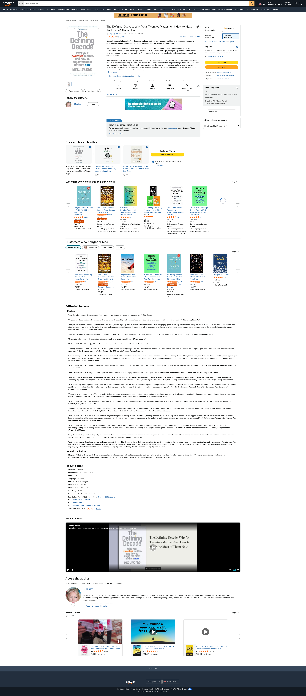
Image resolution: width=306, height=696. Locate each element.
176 (225, 277)
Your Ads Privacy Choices (179, 689)
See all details (112, 94)
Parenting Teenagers (106, 286)
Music (149, 9)
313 (132, 282)
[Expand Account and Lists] (281, 4)
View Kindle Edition (116, 134)
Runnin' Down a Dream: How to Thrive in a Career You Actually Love (158, 647)
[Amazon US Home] (130, 682)
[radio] (212, 29)
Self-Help (74, 20)
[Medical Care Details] (30, 9)
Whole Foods (86, 9)
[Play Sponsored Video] (153, 632)
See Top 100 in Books (106, 497)
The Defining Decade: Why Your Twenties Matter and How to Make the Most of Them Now (102, 528)
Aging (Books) (78, 502)
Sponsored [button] (69, 616)
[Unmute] (238, 570)
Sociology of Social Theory (82, 499)
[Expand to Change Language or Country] (264, 4)
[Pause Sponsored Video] (119, 641)
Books (109, 9)
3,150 (179, 282)
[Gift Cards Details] (122, 9)
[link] (107, 154)
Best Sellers (51, 9)
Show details (159, 165)
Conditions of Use (123, 689)
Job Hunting (174, 286)
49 (155, 282)
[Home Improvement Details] (215, 9)
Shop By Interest (252, 9)
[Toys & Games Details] (180, 9)
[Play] (67, 570)
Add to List (213, 111)
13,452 (110, 282)
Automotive (187, 9)
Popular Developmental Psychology (86, 505)
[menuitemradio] (234, 570)
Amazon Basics (38, 9)
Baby (195, 9)
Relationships (83, 20)
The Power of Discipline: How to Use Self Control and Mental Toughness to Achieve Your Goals (211, 647)
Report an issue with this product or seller (125, 76)
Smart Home (239, 9)
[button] (5, 9)
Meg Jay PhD (114, 33)
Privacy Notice (135, 689)
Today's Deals (99, 9)
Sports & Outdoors (225, 9)
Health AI (13, 9)
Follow (93, 104)
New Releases (63, 9)
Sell (126, 9)
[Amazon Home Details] (166, 9)
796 (201, 282)
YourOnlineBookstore (224, 72)
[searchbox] (136, 3)
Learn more (172, 128)
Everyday (275, 9)
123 (86, 282)
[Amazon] (9, 4)
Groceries (75, 9)
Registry (141, 9)
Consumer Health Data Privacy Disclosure (155, 689)
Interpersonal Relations (97, 20)
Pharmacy (265, 9)
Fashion (133, 9)
